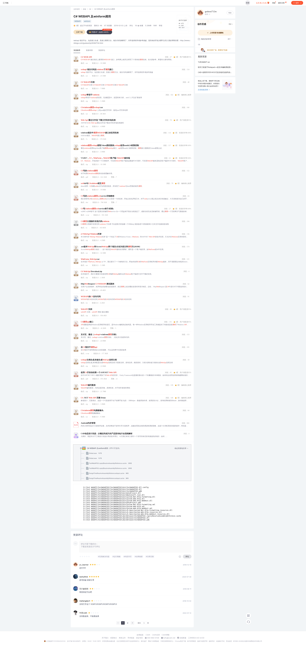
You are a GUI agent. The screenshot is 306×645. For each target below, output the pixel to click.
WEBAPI (77, 21)
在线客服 (183, 638)
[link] (77, 9)
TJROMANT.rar (204, 62)
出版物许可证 (220, 641)
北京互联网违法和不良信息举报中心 (128, 641)
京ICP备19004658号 (74, 641)
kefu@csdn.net (169, 638)
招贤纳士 (113, 638)
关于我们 (105, 638)
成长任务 (281, 3)
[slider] (84, 556)
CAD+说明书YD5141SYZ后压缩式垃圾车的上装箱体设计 (215, 72)
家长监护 (144, 641)
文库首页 (77, 9)
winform (87, 21)
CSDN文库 (156, 635)
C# (90, 9)
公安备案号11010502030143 (56, 641)
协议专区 (139, 638)
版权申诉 (212, 641)
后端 (84, 9)
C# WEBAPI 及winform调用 (92, 16)
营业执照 (229, 641)
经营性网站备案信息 (108, 641)
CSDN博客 (165, 635)
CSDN (148, 635)
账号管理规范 (191, 641)
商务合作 (122, 638)
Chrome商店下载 (180, 641)
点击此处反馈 (203, 90)
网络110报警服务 (153, 641)
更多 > (231, 24)
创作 (297, 3)
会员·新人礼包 (261, 3)
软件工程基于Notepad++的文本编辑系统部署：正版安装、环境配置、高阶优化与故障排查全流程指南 (215, 67)
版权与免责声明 (202, 641)
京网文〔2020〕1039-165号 (91, 641)
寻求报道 (131, 638)
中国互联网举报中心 (167, 641)
